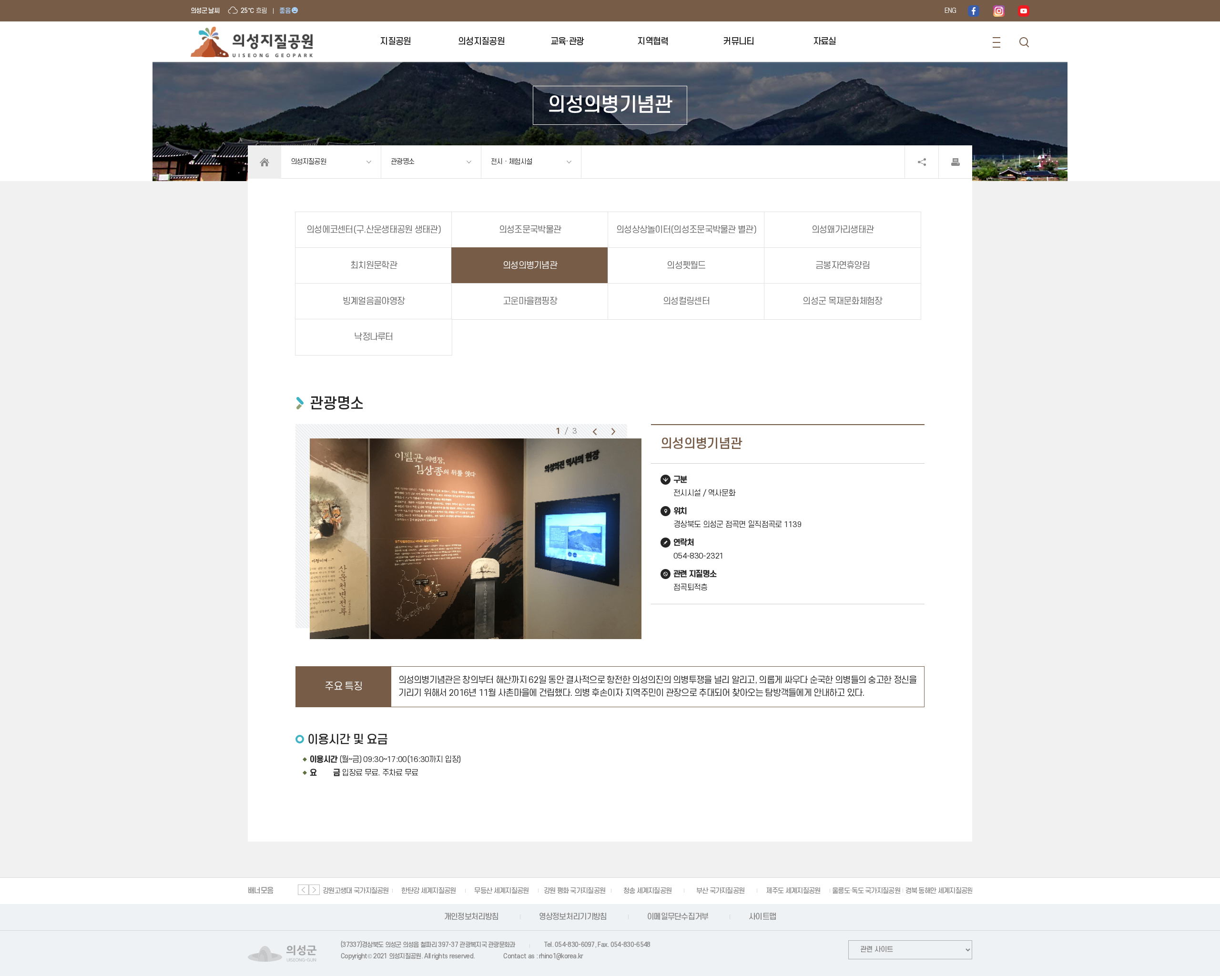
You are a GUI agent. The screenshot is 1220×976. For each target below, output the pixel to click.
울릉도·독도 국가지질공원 (866, 891)
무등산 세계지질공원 (501, 891)
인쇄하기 (955, 162)
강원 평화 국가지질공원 (575, 891)
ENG (950, 10)
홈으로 (264, 162)
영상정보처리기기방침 (573, 917)
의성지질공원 (481, 42)
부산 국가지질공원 (720, 891)
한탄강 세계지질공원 (428, 891)
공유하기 (921, 162)
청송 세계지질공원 (647, 891)
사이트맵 (762, 917)
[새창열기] (973, 10)
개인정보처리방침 (471, 917)
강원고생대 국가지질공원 (356, 891)
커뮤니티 (738, 42)
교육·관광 (567, 42)
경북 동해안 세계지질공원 (939, 891)
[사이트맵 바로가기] (996, 42)
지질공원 (395, 42)
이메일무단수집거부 (678, 917)
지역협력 (652, 42)
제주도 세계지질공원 (793, 891)
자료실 (824, 42)
